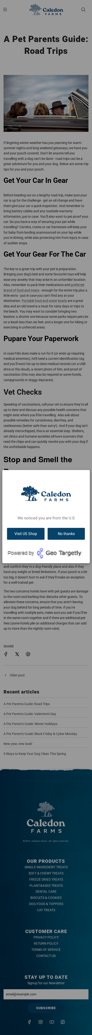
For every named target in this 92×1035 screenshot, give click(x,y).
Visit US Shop (25, 533)
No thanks (66, 533)
